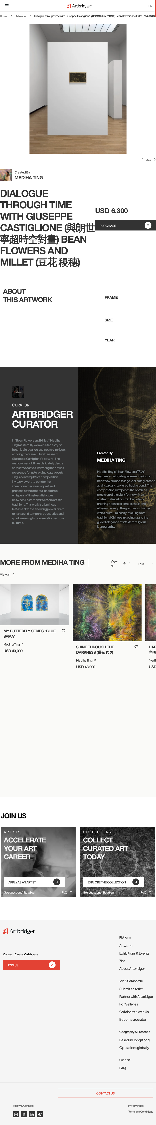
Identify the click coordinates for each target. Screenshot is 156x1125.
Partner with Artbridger (136, 996)
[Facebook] (24, 1114)
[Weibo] (40, 1114)
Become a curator (132, 1019)
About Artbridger (132, 968)
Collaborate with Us (134, 1011)
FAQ (64, 892)
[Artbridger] (79, 5)
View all (5, 574)
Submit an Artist (130, 988)
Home (3, 16)
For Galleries (128, 1003)
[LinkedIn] (32, 1114)
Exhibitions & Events (134, 952)
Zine (122, 960)
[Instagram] (16, 1114)
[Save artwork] (63, 631)
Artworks (20, 16)
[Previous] (129, 563)
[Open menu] (6, 5)
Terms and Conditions (140, 1111)
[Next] (152, 563)
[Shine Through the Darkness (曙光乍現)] (107, 612)
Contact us (105, 1093)
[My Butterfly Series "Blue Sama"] (34, 604)
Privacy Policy (136, 1105)
